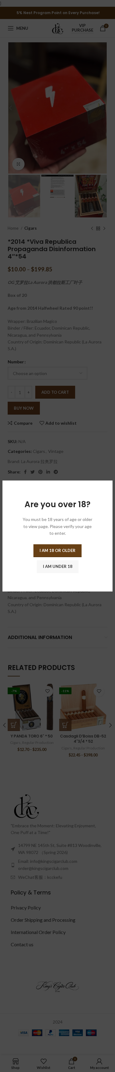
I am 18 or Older (57, 550)
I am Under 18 (57, 566)
